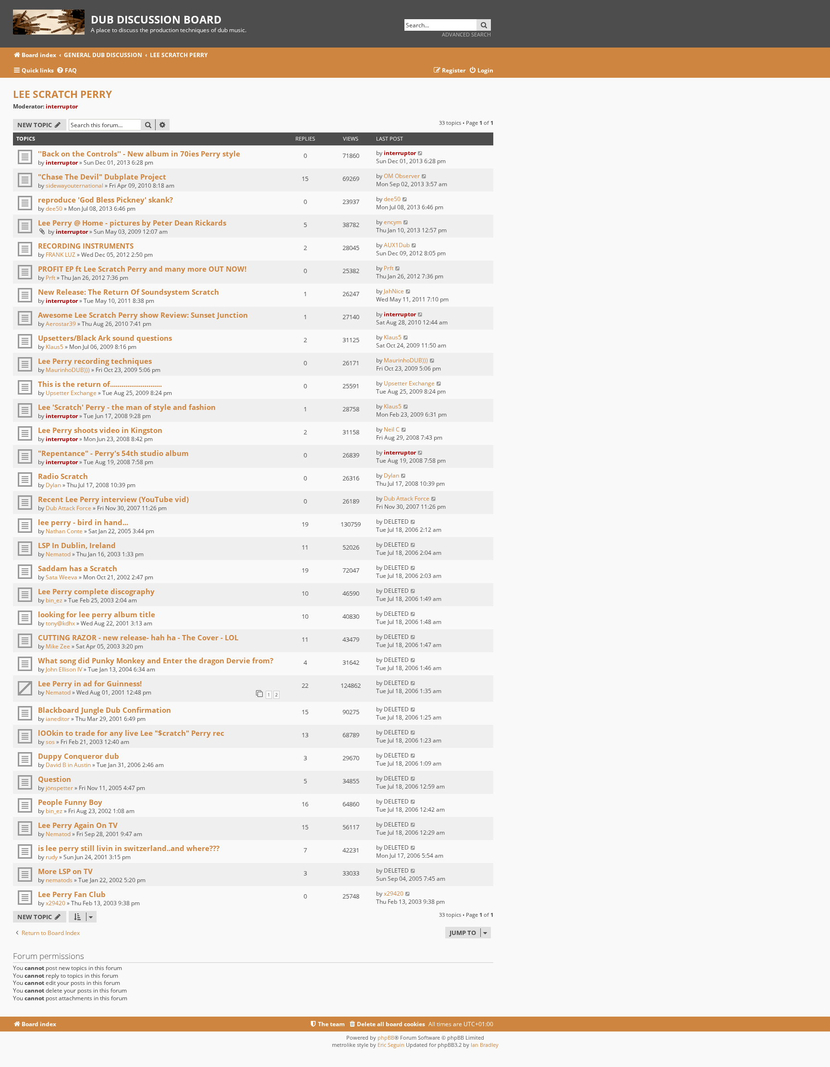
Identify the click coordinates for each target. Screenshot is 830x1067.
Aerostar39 (61, 324)
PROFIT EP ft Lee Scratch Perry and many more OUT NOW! (142, 269)
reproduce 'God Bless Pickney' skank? (105, 199)
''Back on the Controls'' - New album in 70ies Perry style (139, 153)
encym (393, 222)
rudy (52, 857)
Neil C (392, 429)
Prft (50, 278)
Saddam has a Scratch (77, 568)
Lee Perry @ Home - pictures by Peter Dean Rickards (132, 223)
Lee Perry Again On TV (78, 825)
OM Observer (402, 176)
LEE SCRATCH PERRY (62, 94)
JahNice (394, 291)
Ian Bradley (485, 1044)
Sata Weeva (61, 577)
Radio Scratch (63, 476)
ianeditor (58, 719)
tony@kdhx (60, 623)
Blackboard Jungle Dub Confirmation (104, 710)
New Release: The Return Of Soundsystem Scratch (128, 292)
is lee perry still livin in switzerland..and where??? (129, 848)
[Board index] (52, 20)
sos (50, 742)
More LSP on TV (65, 871)
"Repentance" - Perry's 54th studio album (113, 453)
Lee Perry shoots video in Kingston (100, 430)
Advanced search (466, 34)
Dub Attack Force (68, 508)
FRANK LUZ (60, 255)
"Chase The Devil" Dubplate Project (102, 176)
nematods (59, 880)
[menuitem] (66, 70)
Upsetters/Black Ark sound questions (105, 338)
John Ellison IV (64, 669)
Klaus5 (54, 347)
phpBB (386, 1037)
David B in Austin (68, 765)
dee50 (54, 208)
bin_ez (54, 600)
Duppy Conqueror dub (78, 756)
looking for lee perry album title (96, 614)
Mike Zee (58, 646)
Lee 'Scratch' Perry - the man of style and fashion (127, 407)
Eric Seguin (391, 1044)
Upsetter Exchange (71, 393)
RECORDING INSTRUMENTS (86, 246)
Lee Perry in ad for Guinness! (90, 683)
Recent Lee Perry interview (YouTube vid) (113, 499)
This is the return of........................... (100, 384)
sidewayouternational (74, 185)
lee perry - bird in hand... (83, 522)
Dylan (53, 485)
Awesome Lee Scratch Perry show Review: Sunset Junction (143, 315)
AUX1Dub (397, 245)
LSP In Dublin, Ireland (77, 545)
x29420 (55, 903)
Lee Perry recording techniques (95, 361)
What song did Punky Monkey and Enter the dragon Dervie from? (155, 660)
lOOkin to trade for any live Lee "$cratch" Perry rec (131, 733)
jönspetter (59, 788)
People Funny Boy (70, 802)
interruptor (62, 106)
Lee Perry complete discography (96, 591)
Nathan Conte (64, 531)
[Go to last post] (420, 153)
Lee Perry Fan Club (72, 894)
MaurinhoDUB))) (68, 370)
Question (54, 779)
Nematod (58, 554)
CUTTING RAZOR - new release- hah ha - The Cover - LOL (138, 637)
